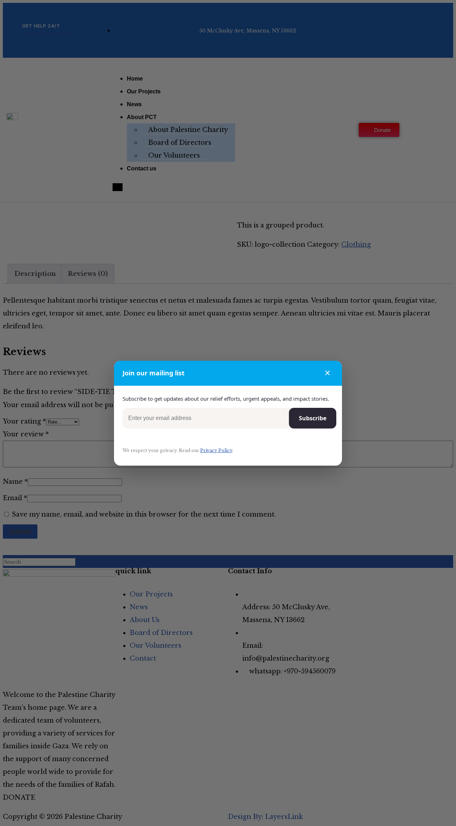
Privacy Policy (216, 450)
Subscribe (312, 418)
